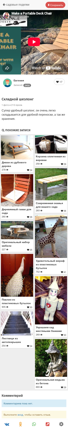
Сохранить (56, 5)
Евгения (19, 80)
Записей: (22, 84)
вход (20, 414)
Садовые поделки (17, 4)
